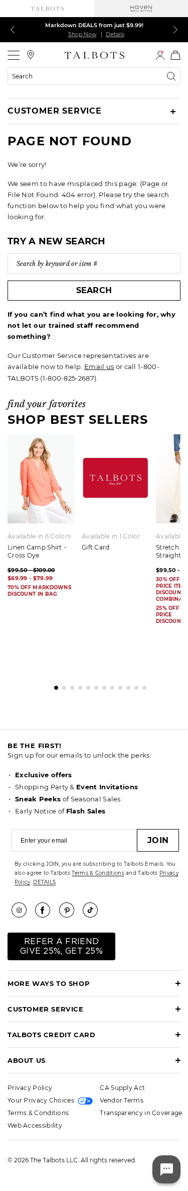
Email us (99, 366)
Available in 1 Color (111, 536)
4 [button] (78, 685)
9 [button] (118, 685)
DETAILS (44, 882)
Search (94, 290)
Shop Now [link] (82, 34)
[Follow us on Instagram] (23, 910)
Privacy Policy (30, 1087)
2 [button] (62, 685)
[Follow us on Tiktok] (94, 910)
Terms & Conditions (98, 873)
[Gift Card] (115, 478)
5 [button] (86, 685)
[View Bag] (175, 55)
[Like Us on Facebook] (46, 910)
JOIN (157, 840)
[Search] (173, 76)
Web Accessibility (35, 1125)
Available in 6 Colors (39, 536)
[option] (119, 496)
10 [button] (126, 685)
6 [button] (94, 685)
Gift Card (96, 547)
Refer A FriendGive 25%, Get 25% (61, 946)
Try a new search (57, 241)
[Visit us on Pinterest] (70, 910)
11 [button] (134, 685)
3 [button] (70, 685)
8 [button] (110, 685)
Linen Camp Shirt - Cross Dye (37, 551)
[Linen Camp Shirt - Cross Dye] (41, 478)
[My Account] (160, 55)
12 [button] (142, 685)
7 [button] (102, 685)
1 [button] (54, 685)
